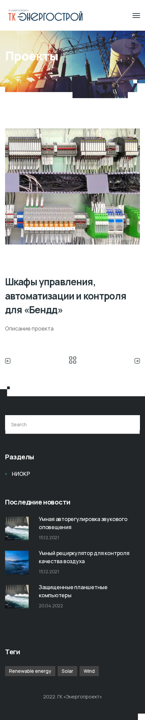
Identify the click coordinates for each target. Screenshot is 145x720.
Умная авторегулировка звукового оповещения (83, 523)
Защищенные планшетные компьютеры (73, 591)
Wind (89, 671)
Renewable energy (30, 671)
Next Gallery (135, 361)
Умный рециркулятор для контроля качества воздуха (84, 557)
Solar (67, 671)
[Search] (130, 424)
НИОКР (21, 474)
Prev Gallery (9, 361)
